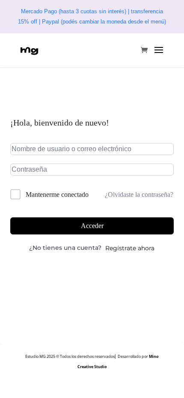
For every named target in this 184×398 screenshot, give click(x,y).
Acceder (92, 225)
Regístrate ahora (129, 248)
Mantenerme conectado (57, 194)
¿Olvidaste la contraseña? (139, 194)
